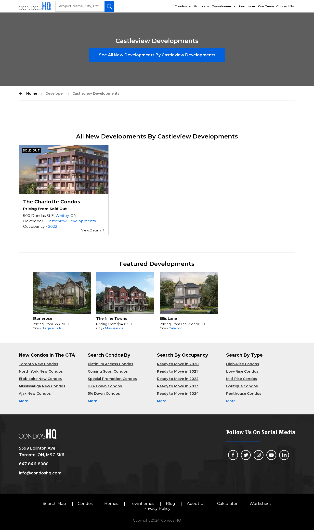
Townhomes (222, 6)
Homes (199, 6)
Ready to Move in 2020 (178, 364)
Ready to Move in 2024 (178, 393)
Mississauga (114, 328)
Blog (170, 503)
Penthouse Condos (243, 393)
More (23, 401)
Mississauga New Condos (42, 386)
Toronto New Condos (38, 364)
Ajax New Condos (35, 393)
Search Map (54, 503)
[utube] (271, 455)
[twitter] (246, 455)
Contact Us (285, 6)
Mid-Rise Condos (241, 379)
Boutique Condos (242, 386)
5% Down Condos (104, 393)
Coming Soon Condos (108, 371)
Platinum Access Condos (110, 364)
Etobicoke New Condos (40, 379)
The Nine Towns (111, 318)
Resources (247, 6)
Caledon (175, 328)
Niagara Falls (51, 328)
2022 (52, 226)
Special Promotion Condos (112, 379)
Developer (54, 93)
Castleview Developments (71, 221)
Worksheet (260, 503)
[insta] (258, 455)
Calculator (227, 503)
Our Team (266, 6)
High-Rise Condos (242, 364)
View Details (91, 230)
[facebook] (233, 455)
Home (31, 93)
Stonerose (42, 318)
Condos (180, 6)
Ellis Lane (168, 318)
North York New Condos (41, 371)
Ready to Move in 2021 (177, 371)
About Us (196, 503)
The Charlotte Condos (51, 202)
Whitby (62, 215)
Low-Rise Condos (242, 371)
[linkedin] (284, 455)
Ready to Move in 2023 (177, 386)
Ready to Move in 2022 (177, 379)
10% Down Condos (105, 386)
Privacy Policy (157, 508)
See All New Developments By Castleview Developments (157, 55)
